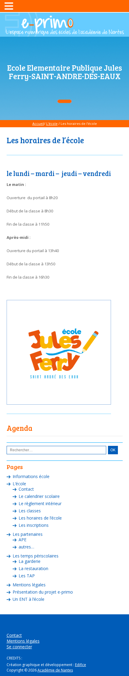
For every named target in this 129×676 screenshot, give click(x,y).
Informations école (31, 476)
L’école (52, 123)
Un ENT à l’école (28, 599)
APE (22, 539)
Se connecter (19, 647)
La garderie (29, 561)
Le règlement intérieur (40, 503)
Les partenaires (28, 534)
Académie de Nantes (55, 670)
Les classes (30, 511)
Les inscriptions (34, 525)
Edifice (80, 664)
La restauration (33, 568)
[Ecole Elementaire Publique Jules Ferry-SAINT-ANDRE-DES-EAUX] (65, 32)
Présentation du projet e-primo (43, 592)
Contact (26, 489)
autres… (26, 547)
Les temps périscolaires (35, 556)
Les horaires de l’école (40, 518)
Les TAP (27, 576)
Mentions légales (29, 585)
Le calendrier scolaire (39, 496)
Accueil (38, 123)
